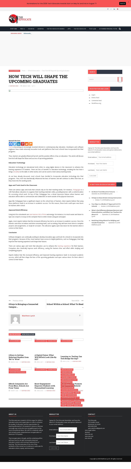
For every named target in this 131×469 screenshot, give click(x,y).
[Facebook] (10, 144)
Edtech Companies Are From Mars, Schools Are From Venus (19, 386)
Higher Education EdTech (68, 397)
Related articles (15, 334)
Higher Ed (31, 29)
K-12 (78, 397)
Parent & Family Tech (78, 400)
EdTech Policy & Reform (67, 387)
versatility (16, 172)
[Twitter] (14, 144)
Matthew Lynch (14, 86)
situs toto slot (89, 436)
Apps (69, 29)
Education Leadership (67, 392)
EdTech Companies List (67, 385)
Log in (93, 95)
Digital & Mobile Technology (69, 377)
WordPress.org (96, 103)
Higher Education (71, 395)
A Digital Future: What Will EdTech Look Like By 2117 (45, 357)
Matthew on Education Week (103, 184)
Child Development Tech (68, 374)
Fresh (63, 395)
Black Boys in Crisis (67, 372)
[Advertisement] (65, 50)
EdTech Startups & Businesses (17, 372)
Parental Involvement (67, 403)
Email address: (92, 157)
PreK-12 (22, 29)
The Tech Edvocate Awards (55, 29)
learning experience (64, 246)
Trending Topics (52, 341)
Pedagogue (76, 190)
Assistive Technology (67, 369)
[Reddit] (26, 144)
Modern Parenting (66, 400)
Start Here (13, 29)
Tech (10, 147)
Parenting (77, 403)
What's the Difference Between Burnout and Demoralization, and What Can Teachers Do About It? (107, 212)
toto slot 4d (88, 438)
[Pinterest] (22, 144)
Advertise (41, 29)
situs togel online (90, 430)
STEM (63, 405)
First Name (91, 164)
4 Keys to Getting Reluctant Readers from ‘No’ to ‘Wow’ (19, 357)
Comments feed (97, 100)
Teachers (69, 405)
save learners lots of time (37, 214)
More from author (28, 334)
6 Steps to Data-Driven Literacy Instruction (106, 198)
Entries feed (95, 98)
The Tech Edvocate (80, 29)
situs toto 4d (89, 434)
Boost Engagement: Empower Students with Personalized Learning (45, 386)
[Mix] (30, 144)
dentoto (87, 432)
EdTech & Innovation (14, 71)
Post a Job (92, 29)
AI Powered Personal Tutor (108, 29)
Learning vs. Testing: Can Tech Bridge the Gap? (71, 357)
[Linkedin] (18, 144)
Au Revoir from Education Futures (103, 192)
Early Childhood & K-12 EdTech (69, 379)
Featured (77, 392)
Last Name (91, 170)
